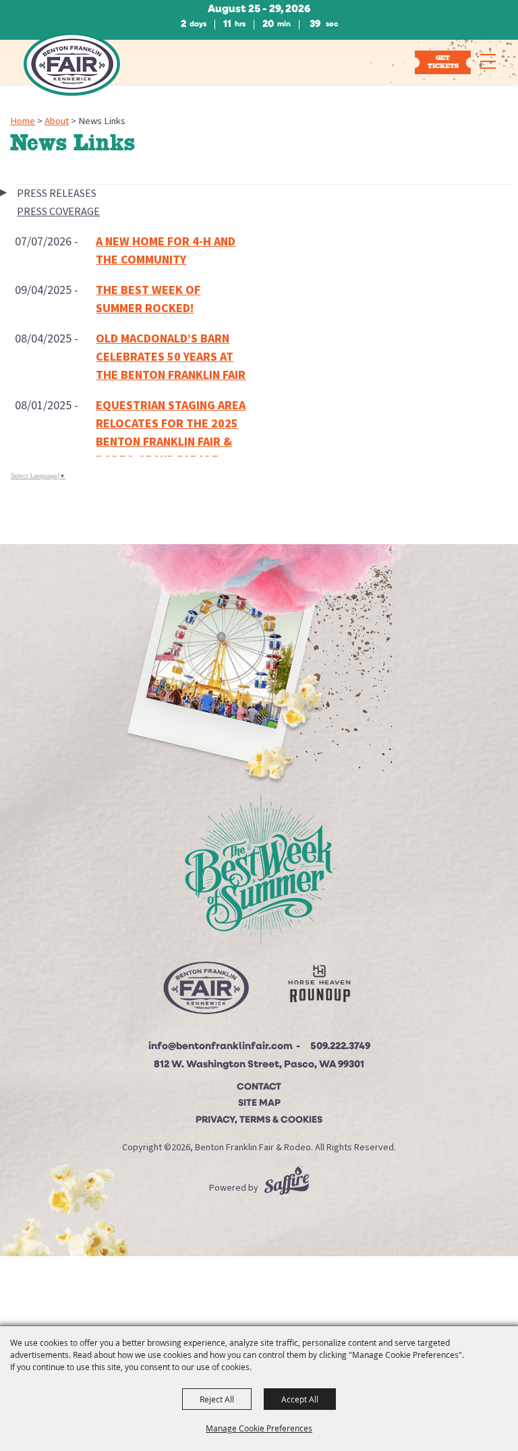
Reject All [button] (217, 1399)
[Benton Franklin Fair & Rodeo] (72, 64)
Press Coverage (58, 211)
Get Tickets (443, 61)
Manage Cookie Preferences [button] (259, 1428)
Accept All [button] (299, 1399)
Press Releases (56, 193)
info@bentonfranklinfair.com (220, 1047)
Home (22, 121)
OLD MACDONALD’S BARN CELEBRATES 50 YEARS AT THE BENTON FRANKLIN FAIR (171, 357)
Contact (259, 1087)
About (57, 121)
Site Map (259, 1103)
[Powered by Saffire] (286, 1188)
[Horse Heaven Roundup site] (320, 986)
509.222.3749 (340, 1047)
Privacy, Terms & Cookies (259, 1120)
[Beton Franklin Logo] (205, 991)
